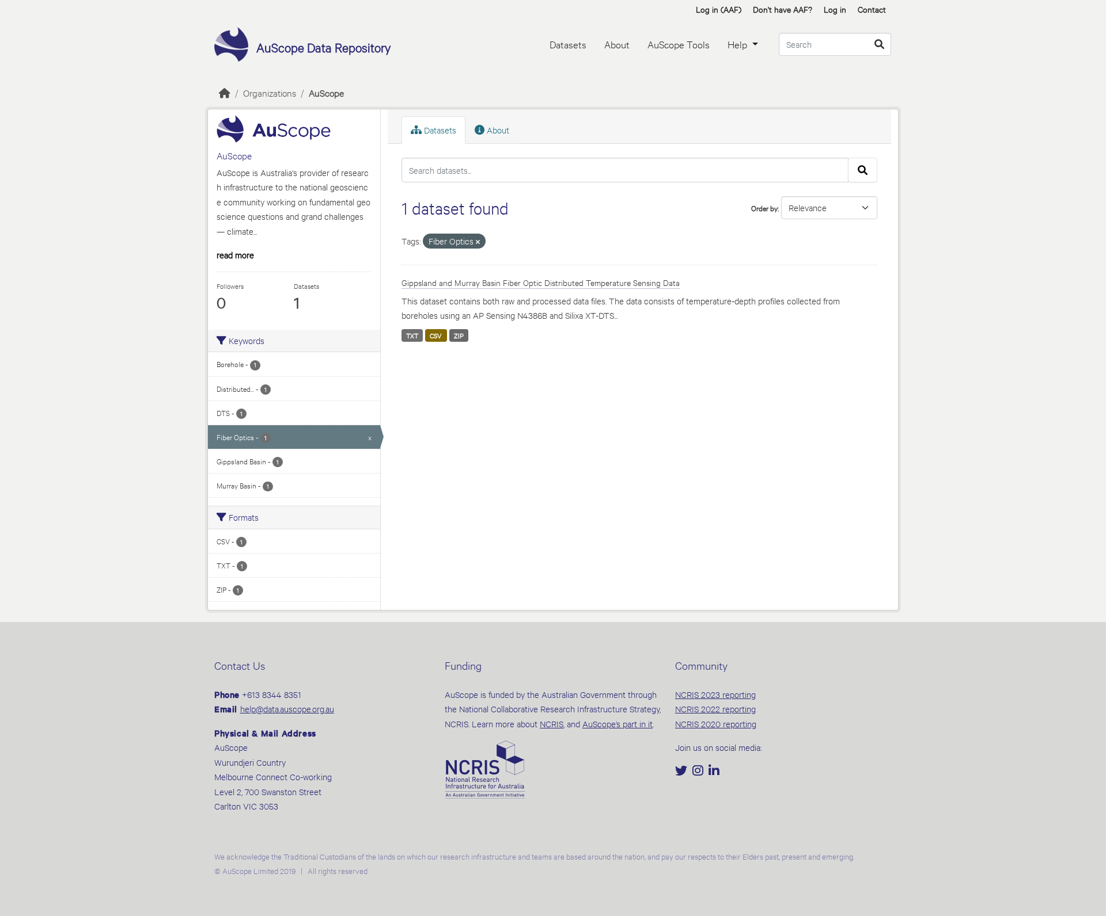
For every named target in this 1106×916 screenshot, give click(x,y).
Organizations (269, 92)
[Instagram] (699, 771)
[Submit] (879, 44)
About (617, 44)
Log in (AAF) (718, 8)
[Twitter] (682, 771)
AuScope (326, 92)
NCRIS (551, 723)
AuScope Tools (678, 44)
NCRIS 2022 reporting (715, 708)
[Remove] (478, 242)
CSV (436, 335)
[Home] (224, 92)
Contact (872, 8)
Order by (764, 208)
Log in (835, 8)
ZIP (459, 335)
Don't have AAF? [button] (782, 8)
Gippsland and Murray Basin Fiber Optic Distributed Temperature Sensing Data (541, 282)
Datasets (568, 44)
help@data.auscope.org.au (287, 708)
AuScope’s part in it (617, 723)
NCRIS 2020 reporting (715, 723)
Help (738, 44)
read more (235, 254)
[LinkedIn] (714, 771)
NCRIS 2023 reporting (715, 694)
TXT (412, 335)
